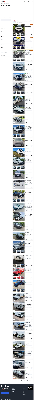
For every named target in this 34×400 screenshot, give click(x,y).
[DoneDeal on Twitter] (3, 390)
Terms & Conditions (9, 399)
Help (17, 386)
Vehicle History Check (13, 391)
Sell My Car (13, 390)
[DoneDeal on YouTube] (4, 390)
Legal (1, 399)
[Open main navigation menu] (32, 1)
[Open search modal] (24, 1)
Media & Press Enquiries (24, 388)
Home (4, 3)
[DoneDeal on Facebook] (1, 390)
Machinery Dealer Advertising (25, 394)
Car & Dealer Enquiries (24, 391)
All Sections (13, 389)
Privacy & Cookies (4, 399)
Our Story (24, 386)
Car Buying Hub (13, 394)
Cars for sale (13, 386)
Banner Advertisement (24, 392)
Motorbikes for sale (13, 388)
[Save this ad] (31, 35)
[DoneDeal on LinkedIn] (6, 390)
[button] (6, 26)
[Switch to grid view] (27, 17)
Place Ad (28, 1)
